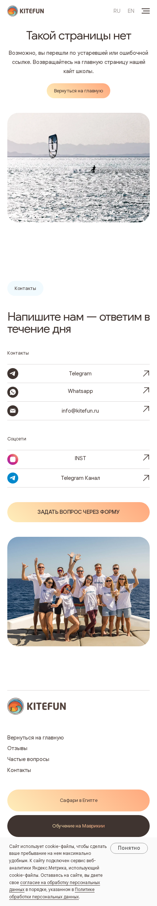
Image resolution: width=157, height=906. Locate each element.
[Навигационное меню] (146, 11)
